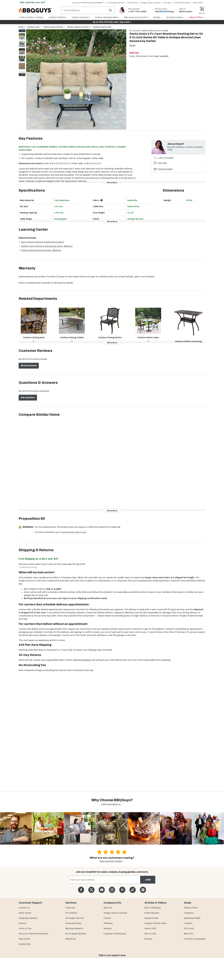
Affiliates (108, 923)
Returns (22, 923)
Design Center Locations (150, 3)
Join (148, 879)
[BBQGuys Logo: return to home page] (39, 10)
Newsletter (70, 938)
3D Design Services (74, 918)
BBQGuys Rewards (74, 928)
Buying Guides (151, 918)
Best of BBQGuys (153, 907)
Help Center (24, 938)
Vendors (107, 928)
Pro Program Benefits (75, 933)
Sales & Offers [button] (195, 17)
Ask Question (28, 397)
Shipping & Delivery (28, 918)
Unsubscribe (25, 944)
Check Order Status (182, 3)
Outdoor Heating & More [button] (106, 17)
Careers (107, 918)
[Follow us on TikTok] (133, 890)
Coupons (188, 923)
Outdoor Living (33, 27)
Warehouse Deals (192, 918)
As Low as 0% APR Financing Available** (88, 3)
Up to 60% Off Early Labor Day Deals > (112, 22)
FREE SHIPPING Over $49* (33, 2)
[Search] (110, 10)
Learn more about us (111, 804)
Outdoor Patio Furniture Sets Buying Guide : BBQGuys (47, 246)
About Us (108, 907)
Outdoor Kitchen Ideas (156, 923)
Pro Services (133, 3)
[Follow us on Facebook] (81, 890)
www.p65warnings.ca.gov (74, 532)
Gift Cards (167, 3)
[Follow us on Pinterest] (122, 890)
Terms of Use (25, 928)
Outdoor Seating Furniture (78, 27)
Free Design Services (116, 3)
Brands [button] (156, 17)
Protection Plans (73, 923)
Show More (112, 182)
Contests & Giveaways (194, 938)
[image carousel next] (22, 74)
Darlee (132, 45)
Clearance (189, 913)
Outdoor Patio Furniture (53, 27)
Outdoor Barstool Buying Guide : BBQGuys (41, 250)
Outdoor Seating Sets (102, 27)
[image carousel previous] (22, 30)
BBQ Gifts (188, 933)
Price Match (71, 913)
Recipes (148, 938)
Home (21, 27)
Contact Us (24, 907)
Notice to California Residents (33, 933)
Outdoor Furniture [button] (80, 17)
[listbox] (22, 52)
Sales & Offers (191, 907)
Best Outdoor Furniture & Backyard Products (42, 242)
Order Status (25, 913)
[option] (22, 39)
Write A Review (29, 365)
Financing (70, 907)
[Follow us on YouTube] (102, 890)
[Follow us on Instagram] (112, 890)
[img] (76, 80)
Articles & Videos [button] (174, 17)
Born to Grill (150, 933)
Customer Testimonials (115, 933)
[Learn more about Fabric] (101, 200)
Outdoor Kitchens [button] (57, 17)
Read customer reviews (111, 861)
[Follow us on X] (91, 890)
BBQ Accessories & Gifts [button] (135, 17)
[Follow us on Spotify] (143, 890)
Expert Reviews (152, 913)
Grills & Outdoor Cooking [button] (31, 17)
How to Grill (150, 928)
